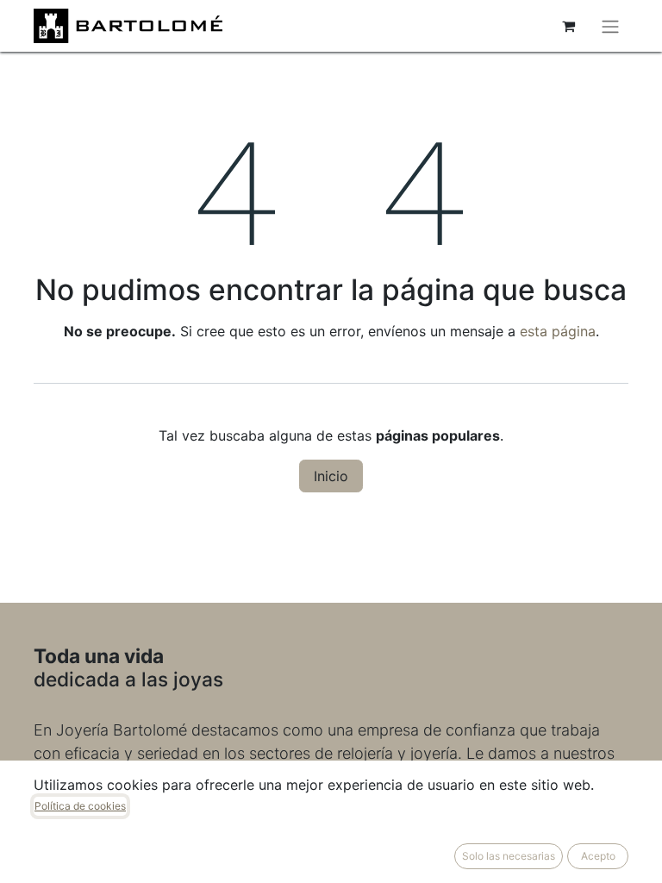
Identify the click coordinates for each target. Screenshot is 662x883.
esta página (558, 331)
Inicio (331, 476)
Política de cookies (80, 805)
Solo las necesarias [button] (508, 855)
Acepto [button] (598, 855)
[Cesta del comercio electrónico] (568, 26)
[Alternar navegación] (610, 26)
